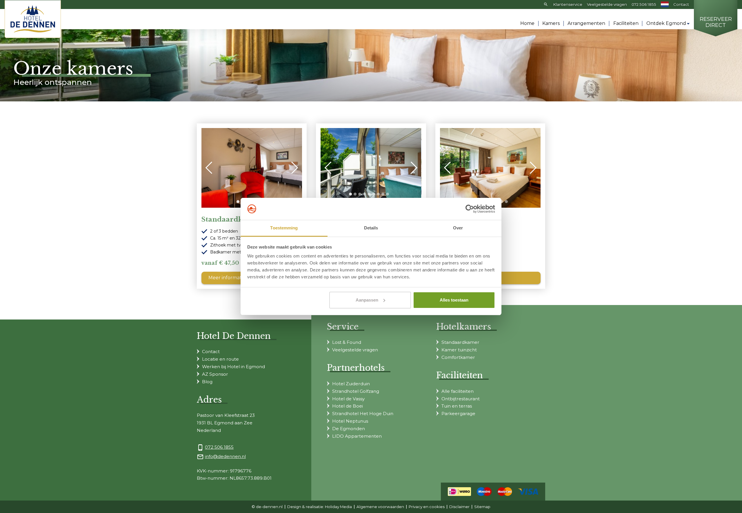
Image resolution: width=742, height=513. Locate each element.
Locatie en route (220, 359)
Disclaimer (459, 506)
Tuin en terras (456, 406)
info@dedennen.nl (225, 456)
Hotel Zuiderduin (351, 383)
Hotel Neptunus (350, 421)
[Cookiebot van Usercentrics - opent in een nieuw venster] (469, 209)
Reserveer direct (716, 22)
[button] (238, 201)
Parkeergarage (458, 413)
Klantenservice (567, 4)
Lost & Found (346, 342)
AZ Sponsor (215, 374)
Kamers (551, 23)
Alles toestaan (454, 299)
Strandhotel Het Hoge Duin (362, 413)
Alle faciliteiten (457, 391)
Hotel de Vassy (348, 398)
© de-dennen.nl (267, 506)
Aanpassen (367, 299)
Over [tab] (458, 227)
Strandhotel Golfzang (355, 391)
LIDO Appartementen (357, 436)
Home (527, 23)
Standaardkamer (460, 342)
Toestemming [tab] (284, 227)
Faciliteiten (626, 23)
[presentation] (211, 168)
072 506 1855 (644, 4)
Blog (207, 381)
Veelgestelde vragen (607, 4)
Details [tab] (371, 227)
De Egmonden (348, 428)
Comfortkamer (458, 357)
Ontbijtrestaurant (460, 398)
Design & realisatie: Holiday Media (319, 506)
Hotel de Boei (347, 406)
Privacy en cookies (427, 506)
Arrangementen (586, 23)
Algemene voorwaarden (380, 506)
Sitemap (482, 506)
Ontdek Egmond (666, 23)
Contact (681, 4)
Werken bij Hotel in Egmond (233, 366)
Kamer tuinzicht (459, 350)
